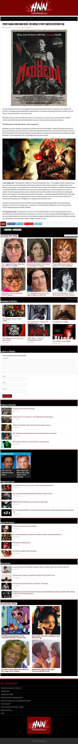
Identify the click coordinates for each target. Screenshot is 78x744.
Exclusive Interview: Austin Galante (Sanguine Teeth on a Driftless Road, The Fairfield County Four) (41, 567)
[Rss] (33, 741)
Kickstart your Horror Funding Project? (12, 697)
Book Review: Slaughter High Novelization (25, 551)
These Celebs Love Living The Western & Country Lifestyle (63, 265)
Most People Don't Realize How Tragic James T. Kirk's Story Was (23, 473)
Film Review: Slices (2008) (61, 341)
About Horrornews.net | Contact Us (11, 688)
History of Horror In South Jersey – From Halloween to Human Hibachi (33, 417)
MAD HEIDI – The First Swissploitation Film (35, 339)
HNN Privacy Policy (6, 710)
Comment (5, 358)
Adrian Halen (7, 27)
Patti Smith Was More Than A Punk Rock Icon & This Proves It (64, 294)
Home (2, 17)
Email (3, 382)
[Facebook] (34, 741)
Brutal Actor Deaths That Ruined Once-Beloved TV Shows (38, 265)
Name (4, 376)
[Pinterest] (39, 741)
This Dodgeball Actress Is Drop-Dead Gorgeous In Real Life (38, 294)
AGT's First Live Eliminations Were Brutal (7, 472)
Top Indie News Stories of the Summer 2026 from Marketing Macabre (33, 485)
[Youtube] (43, 741)
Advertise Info (5, 691)
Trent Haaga (17, 229)
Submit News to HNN (7, 694)
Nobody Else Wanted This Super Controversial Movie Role (43, 670)
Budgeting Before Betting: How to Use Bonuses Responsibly (30, 502)
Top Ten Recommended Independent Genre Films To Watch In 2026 (32, 493)
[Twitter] (37, 741)
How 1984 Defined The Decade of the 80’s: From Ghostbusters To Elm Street (35, 433)
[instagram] (45, 741)
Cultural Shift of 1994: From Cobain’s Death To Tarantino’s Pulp (31, 442)
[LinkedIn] (41, 741)
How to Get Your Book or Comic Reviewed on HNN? (15, 700)
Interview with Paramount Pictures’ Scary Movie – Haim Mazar (30, 583)
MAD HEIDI (8, 229)
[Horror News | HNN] (39, 7)
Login (2, 713)
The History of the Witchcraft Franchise (24, 408)
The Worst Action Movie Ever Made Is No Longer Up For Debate (14, 670)
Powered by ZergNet (72, 299)
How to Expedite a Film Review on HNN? (12, 707)
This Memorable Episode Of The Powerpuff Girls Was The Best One (13, 637)
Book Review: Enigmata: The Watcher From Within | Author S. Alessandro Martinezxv (37, 534)
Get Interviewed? (6, 704)
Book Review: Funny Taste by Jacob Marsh (25, 526)
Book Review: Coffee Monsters (21, 543)
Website (4, 389)
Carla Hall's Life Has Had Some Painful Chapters (12, 294)
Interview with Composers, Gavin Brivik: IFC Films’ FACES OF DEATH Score (34, 575)
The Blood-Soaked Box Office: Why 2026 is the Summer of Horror (32, 425)
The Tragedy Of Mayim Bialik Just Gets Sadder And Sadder (13, 265)
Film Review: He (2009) (60, 322)
